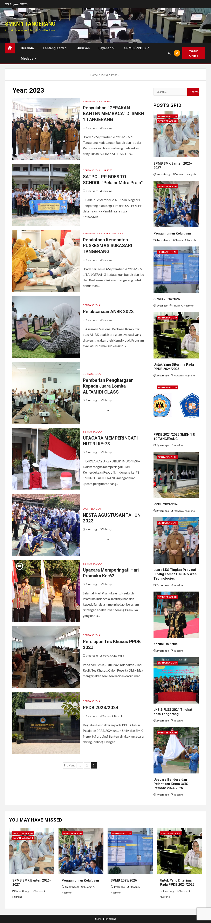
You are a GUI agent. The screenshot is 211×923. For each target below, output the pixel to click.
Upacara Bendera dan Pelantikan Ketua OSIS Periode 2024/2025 (171, 784)
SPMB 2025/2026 (167, 299)
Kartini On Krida (166, 644)
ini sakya (107, 128)
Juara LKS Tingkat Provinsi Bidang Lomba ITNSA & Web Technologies (175, 574)
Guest (108, 101)
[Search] (169, 53)
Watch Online (193, 53)
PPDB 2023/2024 (100, 707)
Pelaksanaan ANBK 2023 (108, 311)
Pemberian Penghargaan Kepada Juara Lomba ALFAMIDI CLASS (108, 386)
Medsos (27, 58)
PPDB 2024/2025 (166, 504)
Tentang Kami (53, 48)
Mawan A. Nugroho (113, 655)
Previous (69, 765)
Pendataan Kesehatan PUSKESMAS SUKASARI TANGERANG (107, 245)
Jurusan (83, 48)
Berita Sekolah (92, 101)
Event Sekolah (113, 233)
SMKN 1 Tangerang (30, 24)
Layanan (104, 48)
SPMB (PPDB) (135, 48)
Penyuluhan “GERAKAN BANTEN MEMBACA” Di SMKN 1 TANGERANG (113, 113)
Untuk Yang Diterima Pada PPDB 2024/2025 (177, 882)
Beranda (27, 48)
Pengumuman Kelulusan (172, 233)
